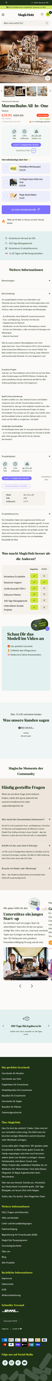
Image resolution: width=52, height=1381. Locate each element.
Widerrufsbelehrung (11, 1295)
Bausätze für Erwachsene (13, 1095)
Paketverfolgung (9, 1229)
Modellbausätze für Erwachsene (17, 1090)
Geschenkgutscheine (11, 1245)
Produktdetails (8, 456)
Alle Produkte (8, 1262)
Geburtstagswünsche (12, 1112)
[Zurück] (1, 91)
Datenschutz (7, 1284)
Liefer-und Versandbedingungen (17, 1223)
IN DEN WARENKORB (24, 209)
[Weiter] (50, 91)
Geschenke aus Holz (11, 1078)
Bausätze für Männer (11, 1106)
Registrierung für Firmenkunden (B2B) (19, 1234)
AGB (4, 1289)
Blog (4, 1257)
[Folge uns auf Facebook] (5, 1363)
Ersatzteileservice (10, 513)
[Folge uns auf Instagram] (11, 1363)
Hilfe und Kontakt (10, 1217)
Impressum (7, 1278)
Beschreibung (8, 293)
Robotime (5, 111)
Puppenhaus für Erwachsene (15, 1084)
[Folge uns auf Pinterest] (18, 1363)
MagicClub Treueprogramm (14, 1240)
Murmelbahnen (27, 343)
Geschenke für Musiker (13, 1073)
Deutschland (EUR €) (10, 1321)
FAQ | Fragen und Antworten (15, 1212)
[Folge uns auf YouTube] (24, 1363)
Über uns (6, 1251)
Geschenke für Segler (12, 1101)
